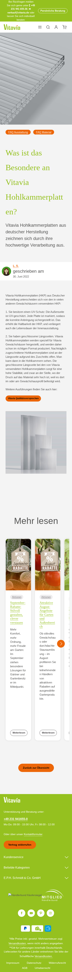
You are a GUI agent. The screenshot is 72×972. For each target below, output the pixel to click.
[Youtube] (31, 913)
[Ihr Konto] (56, 27)
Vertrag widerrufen (19, 844)
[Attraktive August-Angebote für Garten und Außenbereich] (47, 564)
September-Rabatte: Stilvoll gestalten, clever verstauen (17, 612)
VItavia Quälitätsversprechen (23, 398)
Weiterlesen (19, 732)
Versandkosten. (44, 956)
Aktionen (16, 597)
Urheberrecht (42, 967)
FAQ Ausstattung (18, 132)
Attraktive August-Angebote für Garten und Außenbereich (47, 614)
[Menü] (40, 27)
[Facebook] (21, 913)
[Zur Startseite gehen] (12, 27)
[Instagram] (50, 913)
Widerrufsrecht (57, 962)
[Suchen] (48, 27)
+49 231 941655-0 (16, 819)
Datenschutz (34, 962)
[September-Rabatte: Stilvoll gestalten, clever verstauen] (18, 564)
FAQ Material (43, 132)
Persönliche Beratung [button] (52, 10)
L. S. (16, 265)
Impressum (12, 962)
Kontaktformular (33, 834)
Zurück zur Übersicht (36, 767)
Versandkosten (17, 943)
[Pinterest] (40, 913)
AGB (24, 967)
